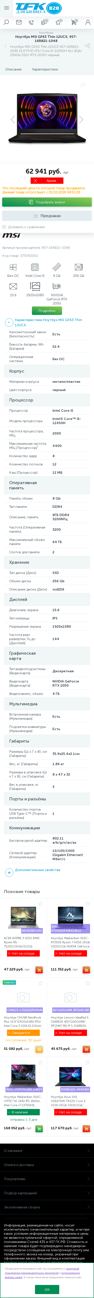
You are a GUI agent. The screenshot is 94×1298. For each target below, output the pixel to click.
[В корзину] (39, 970)
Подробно (47, 311)
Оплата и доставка (19, 1165)
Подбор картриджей (20, 1193)
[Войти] (88, 23)
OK (47, 1290)
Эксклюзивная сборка (22, 1207)
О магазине (13, 1151)
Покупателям (14, 1179)
